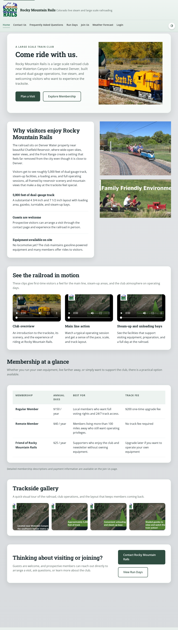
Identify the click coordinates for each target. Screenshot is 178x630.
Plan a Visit (28, 96)
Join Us (85, 24)
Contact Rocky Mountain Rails (139, 557)
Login (120, 24)
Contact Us (19, 24)
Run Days (72, 24)
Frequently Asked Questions (46, 24)
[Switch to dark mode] (171, 25)
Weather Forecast (102, 24)
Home (6, 24)
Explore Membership (62, 96)
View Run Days (133, 572)
